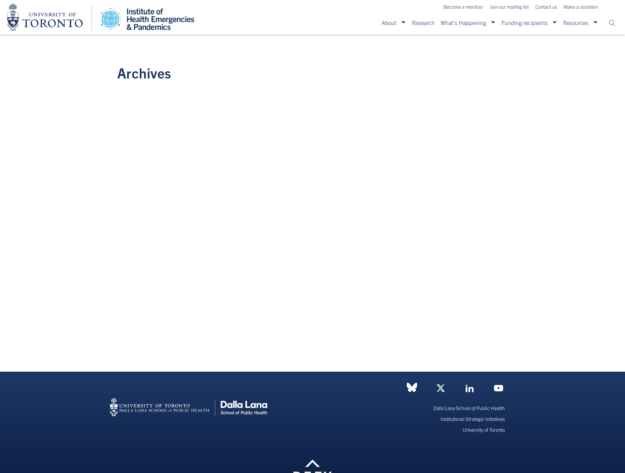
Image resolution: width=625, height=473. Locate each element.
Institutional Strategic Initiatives (473, 419)
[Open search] (612, 23)
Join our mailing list (509, 7)
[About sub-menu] (403, 22)
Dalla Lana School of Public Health (469, 408)
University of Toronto (484, 430)
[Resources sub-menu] (595, 22)
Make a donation (581, 7)
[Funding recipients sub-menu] (554, 22)
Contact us (546, 7)
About (389, 22)
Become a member (463, 7)
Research (423, 22)
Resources (575, 22)
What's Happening (463, 22)
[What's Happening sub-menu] (493, 22)
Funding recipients (525, 22)
